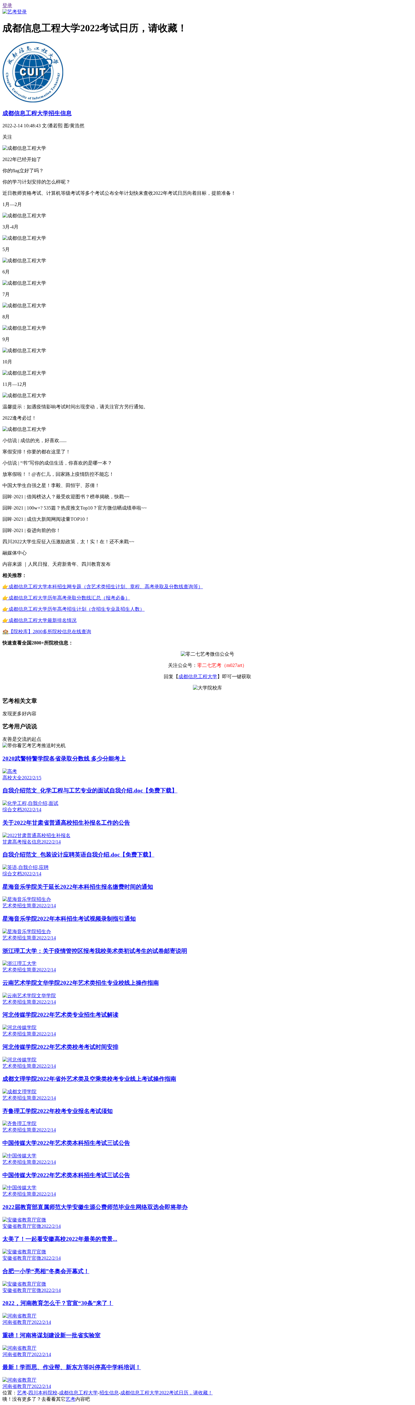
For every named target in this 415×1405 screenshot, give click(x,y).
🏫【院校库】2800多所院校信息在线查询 (46, 631)
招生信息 (109, 1392)
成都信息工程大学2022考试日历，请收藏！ (166, 1392)
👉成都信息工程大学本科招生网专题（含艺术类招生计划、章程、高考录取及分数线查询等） (102, 586)
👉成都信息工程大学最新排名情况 (39, 620)
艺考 (22, 1392)
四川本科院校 (42, 1392)
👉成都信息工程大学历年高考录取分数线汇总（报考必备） (66, 597)
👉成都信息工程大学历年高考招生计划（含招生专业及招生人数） (73, 609)
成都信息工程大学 (197, 676)
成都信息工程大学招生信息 (37, 113)
